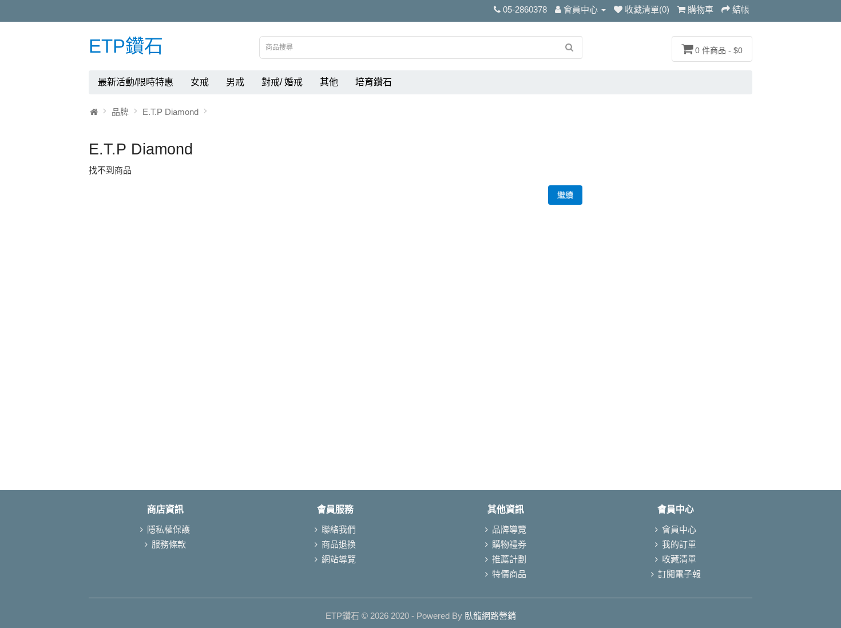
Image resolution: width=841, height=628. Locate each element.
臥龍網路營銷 (490, 616)
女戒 (200, 82)
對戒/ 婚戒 (282, 82)
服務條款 (169, 544)
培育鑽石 (373, 82)
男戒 (235, 82)
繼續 (565, 195)
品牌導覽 (509, 529)
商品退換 (339, 544)
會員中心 (679, 529)
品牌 (120, 112)
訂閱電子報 (679, 574)
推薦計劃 (509, 559)
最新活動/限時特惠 (135, 82)
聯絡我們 (339, 529)
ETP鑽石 (126, 46)
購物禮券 (509, 544)
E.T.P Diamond (170, 112)
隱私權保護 (168, 529)
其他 (329, 82)
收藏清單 (679, 559)
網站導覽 (339, 559)
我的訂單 (679, 544)
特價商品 (509, 574)
